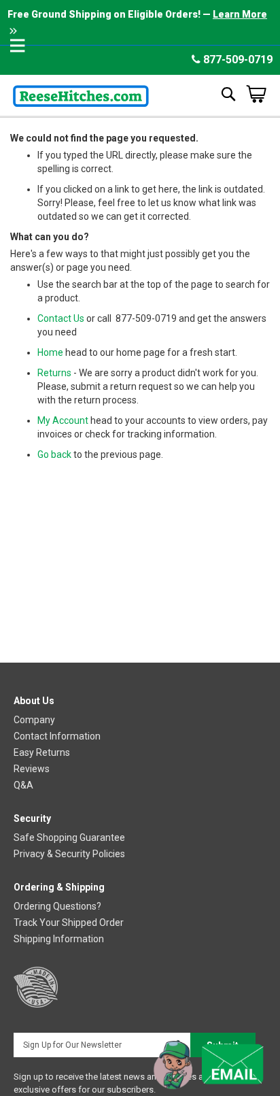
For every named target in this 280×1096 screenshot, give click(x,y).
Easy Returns (42, 752)
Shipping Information (59, 938)
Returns (54, 372)
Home (50, 352)
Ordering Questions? (57, 906)
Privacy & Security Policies (69, 853)
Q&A (23, 785)
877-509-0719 (236, 59)
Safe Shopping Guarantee (69, 837)
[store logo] (81, 93)
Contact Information (57, 736)
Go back (54, 454)
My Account (62, 420)
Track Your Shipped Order (69, 922)
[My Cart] (256, 94)
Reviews (32, 768)
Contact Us (60, 318)
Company (34, 719)
